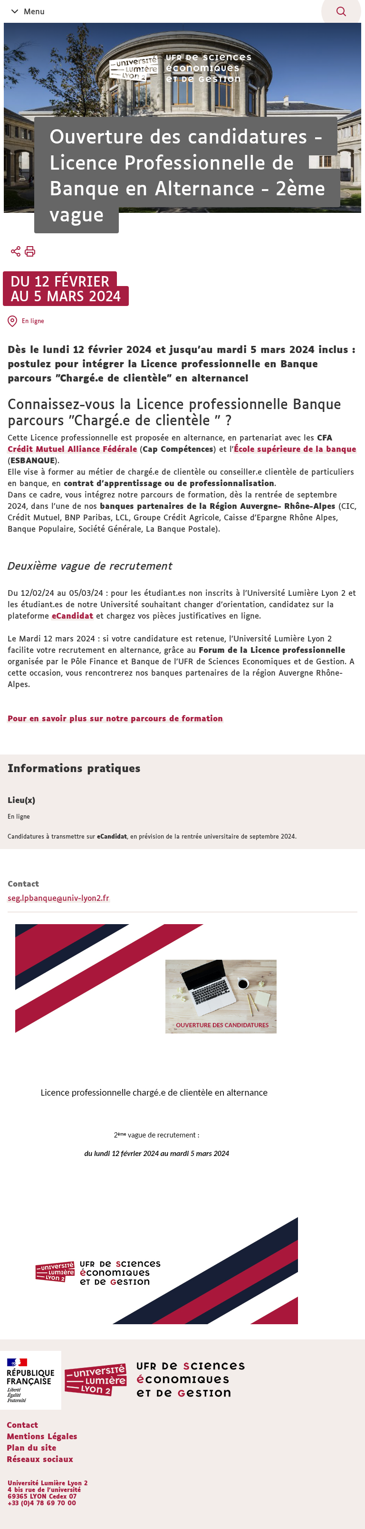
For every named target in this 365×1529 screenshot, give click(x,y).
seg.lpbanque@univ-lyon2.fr (58, 898)
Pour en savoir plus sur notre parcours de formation (115, 718)
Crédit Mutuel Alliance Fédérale (72, 449)
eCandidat (72, 616)
